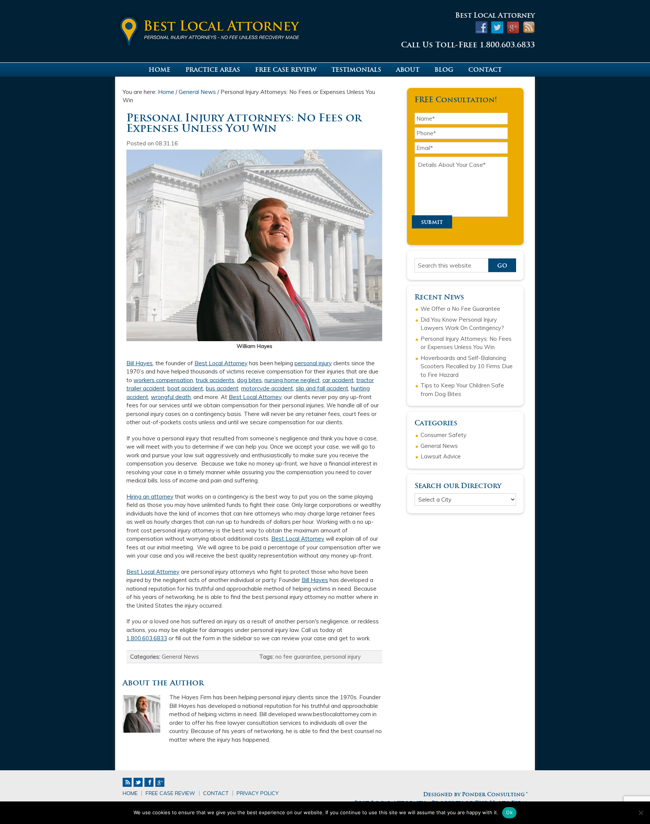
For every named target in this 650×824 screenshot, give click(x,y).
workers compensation (163, 380)
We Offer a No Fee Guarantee (460, 308)
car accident (338, 380)
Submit (432, 221)
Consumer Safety (443, 434)
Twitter (138, 782)
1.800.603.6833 (146, 638)
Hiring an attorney (149, 496)
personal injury (313, 363)
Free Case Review (170, 793)
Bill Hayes (139, 363)
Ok (509, 812)
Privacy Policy (258, 793)
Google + (159, 782)
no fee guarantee (298, 656)
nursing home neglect (292, 380)
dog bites (249, 380)
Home (130, 793)
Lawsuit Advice (441, 456)
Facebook (148, 782)
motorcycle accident (267, 388)
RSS (127, 782)
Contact (216, 793)
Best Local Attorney (216, 29)
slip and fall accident (322, 388)
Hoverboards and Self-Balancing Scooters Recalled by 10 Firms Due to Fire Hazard (467, 366)
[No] (640, 812)
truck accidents (215, 380)
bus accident (222, 388)
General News (180, 656)
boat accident (185, 388)
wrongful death (171, 397)
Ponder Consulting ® (494, 794)
